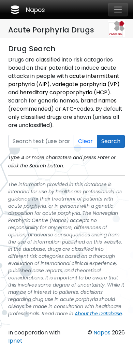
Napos (27, 9)
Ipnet (15, 341)
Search (110, 141)
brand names (98, 101)
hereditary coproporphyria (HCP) (65, 92)
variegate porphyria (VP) (86, 84)
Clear (85, 141)
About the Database (98, 313)
